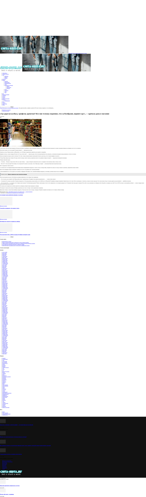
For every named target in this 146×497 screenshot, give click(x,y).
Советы (3, 402)
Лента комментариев (6, 413)
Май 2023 (4, 292)
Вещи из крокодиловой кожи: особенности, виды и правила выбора (15, 242)
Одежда (3, 102)
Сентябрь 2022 (5, 300)
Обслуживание (5, 385)
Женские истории (5, 94)
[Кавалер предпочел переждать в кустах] (3, 483)
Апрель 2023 (4, 293)
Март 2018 (4, 353)
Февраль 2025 (5, 270)
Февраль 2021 (5, 319)
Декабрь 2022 (5, 297)
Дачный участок (5, 74)
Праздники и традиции (6, 393)
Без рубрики (4, 362)
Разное (3, 80)
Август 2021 (4, 313)
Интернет (4, 377)
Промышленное (8, 83)
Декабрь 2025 (5, 260)
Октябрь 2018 (5, 346)
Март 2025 (4, 269)
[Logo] (11, 71)
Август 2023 (4, 289)
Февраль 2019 (5, 342)
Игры (6, 89)
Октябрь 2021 (5, 311)
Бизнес (3, 364)
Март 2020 (4, 329)
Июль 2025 (4, 265)
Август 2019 (4, 336)
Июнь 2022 (4, 303)
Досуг (6, 84)
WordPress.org (5, 414)
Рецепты (4, 79)
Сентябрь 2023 (5, 288)
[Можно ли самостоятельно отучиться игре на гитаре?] (3, 434)
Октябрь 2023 (5, 287)
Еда (3, 93)
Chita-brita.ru (4, 73)
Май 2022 (4, 304)
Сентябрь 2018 (5, 347)
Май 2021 (4, 316)
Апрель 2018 (4, 352)
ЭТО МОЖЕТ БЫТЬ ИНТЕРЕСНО (7, 195)
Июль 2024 (4, 277)
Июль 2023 (4, 290)
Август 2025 (4, 264)
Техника (6, 81)
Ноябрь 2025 (4, 261)
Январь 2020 (4, 331)
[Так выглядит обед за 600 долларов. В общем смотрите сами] (6, 231)
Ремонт (6, 78)
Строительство (5, 403)
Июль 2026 (4, 253)
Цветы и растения (5, 98)
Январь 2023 (4, 296)
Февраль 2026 (5, 258)
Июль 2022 (4, 302)
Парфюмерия (7, 100)
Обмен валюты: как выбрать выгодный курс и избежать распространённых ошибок (18, 243)
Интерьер (6, 76)
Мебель (6, 77)
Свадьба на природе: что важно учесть (9, 208)
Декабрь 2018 (5, 344)
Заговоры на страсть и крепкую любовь (10, 221)
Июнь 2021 (4, 315)
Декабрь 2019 (5, 332)
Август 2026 (4, 252)
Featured (3, 358)
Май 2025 (4, 267)
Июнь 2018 (4, 350)
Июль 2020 (4, 325)
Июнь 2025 (4, 266)
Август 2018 (4, 348)
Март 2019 (4, 341)
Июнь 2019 (4, 338)
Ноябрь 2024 (4, 273)
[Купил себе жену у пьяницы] (3, 492)
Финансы (6, 90)
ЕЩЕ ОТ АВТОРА (19, 195)
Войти (3, 411)
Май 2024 (4, 279)
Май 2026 (4, 255)
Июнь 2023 (4, 291)
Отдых (3, 96)
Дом (3, 75)
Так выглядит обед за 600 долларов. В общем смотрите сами (15, 234)
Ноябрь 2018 (4, 345)
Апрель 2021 (4, 317)
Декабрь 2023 (5, 285)
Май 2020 (4, 327)
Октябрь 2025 (5, 262)
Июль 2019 (4, 337)
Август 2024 (4, 276)
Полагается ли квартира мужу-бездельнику (15, 192)
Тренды (3, 97)
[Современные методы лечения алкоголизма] (3, 451)
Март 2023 (4, 294)
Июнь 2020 (4, 326)
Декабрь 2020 (5, 321)
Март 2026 (4, 257)
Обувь (3, 104)
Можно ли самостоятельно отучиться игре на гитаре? (13, 436)
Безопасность (4, 363)
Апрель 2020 (4, 328)
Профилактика (5, 396)
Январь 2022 (4, 308)
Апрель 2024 (4, 280)
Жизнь (8, 86)
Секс (5, 92)
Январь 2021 (4, 320)
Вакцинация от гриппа (6, 241)
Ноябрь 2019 (4, 333)
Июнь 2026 (4, 254)
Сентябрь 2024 (5, 275)
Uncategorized (5, 359)
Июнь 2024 (4, 278)
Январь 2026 (4, 259)
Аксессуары (4, 103)
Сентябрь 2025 (5, 263)
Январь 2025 (4, 271)
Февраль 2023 (5, 295)
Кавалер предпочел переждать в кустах (10, 485)
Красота (3, 99)
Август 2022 (4, 301)
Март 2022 (4, 306)
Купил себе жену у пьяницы (7, 494)
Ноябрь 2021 (4, 310)
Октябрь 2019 (5, 334)
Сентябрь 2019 (5, 335)
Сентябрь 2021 (5, 312)
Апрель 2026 (4, 256)
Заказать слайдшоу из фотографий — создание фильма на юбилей (16, 424)
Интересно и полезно (9, 85)
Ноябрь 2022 (4, 298)
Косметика (4, 379)
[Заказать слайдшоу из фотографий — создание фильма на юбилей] (3, 422)
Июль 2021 (4, 314)
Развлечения (7, 82)
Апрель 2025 (4, 268)
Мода (3, 101)
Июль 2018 (4, 349)
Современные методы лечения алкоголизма (11, 454)
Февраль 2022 (5, 307)
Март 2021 (4, 318)
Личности (4, 381)
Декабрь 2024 (5, 272)
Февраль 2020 (5, 330)
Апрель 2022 (4, 305)
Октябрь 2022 (5, 299)
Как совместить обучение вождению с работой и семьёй (13, 244)
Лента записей (5, 412)
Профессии (4, 395)
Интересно (9, 87)
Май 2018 (4, 351)
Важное (8, 88)
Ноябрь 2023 (4, 286)
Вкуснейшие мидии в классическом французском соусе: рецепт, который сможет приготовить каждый (25, 445)
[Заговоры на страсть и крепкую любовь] (6, 218)
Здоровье (4, 95)
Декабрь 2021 (5, 309)
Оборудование (5, 384)
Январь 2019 (4, 343)
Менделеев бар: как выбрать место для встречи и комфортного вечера (15, 245)
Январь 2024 (4, 284)
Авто (6, 91)
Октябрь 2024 (5, 274)
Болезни (3, 365)
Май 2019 (4, 339)
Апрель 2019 (4, 340)
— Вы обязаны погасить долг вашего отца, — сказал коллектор (20, 191)
